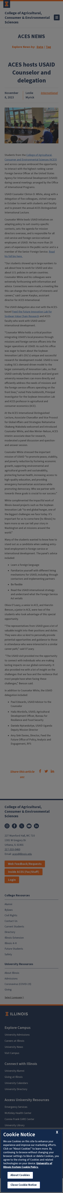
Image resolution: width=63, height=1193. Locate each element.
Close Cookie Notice (24, 1185)
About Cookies (20, 1175)
